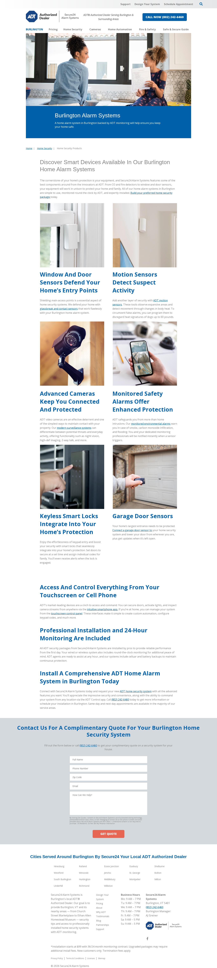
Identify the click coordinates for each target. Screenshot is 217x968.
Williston (108, 885)
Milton (157, 879)
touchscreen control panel (66, 613)
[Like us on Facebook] (147, 939)
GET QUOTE (108, 834)
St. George (134, 872)
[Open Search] (201, 4)
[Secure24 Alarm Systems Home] (52, 16)
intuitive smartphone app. (102, 609)
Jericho (107, 872)
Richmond (84, 885)
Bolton (157, 872)
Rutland (83, 866)
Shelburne (159, 866)
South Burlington (62, 879)
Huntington (84, 879)
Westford (58, 872)
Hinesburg (59, 866)
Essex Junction (111, 866)
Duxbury (133, 866)
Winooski (83, 872)
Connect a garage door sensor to (132, 530)
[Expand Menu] (84, 29)
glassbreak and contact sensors (59, 308)
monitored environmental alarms (150, 423)
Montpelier (134, 879)
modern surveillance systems (74, 428)
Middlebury (109, 879)
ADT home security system (136, 691)
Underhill (58, 885)
